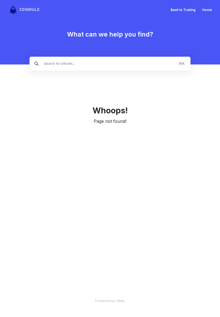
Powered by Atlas (110, 300)
